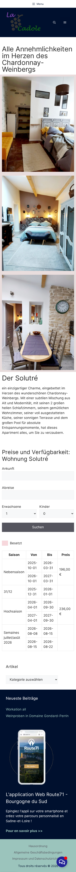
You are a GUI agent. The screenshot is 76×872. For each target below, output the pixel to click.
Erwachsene (11, 507)
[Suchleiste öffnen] (54, 22)
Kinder (44, 507)
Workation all (16, 709)
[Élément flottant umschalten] (62, 862)
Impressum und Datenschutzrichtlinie (38, 858)
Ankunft (8, 468)
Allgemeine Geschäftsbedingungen (38, 852)
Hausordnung (38, 846)
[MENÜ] (65, 22)
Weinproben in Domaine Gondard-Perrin (37, 716)
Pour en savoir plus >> (24, 831)
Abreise (8, 488)
